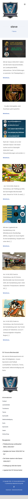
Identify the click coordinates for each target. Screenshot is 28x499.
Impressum (8, 489)
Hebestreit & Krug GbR (17, 483)
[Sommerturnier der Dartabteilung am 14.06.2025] (14, 301)
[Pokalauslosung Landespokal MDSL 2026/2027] (14, 41)
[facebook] (14, 487)
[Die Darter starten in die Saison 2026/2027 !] (14, 121)
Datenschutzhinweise (17, 489)
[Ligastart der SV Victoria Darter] (14, 207)
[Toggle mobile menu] (25, 4)
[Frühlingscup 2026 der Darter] (14, 165)
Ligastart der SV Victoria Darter (12, 470)
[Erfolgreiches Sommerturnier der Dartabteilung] (14, 254)
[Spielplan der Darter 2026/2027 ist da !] (14, 85)
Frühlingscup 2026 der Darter (12, 465)
